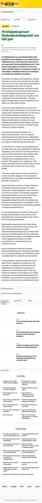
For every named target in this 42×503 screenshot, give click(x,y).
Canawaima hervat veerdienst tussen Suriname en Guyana (11, 400)
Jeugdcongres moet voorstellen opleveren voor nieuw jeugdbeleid (10, 382)
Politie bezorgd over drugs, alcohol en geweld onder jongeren (11, 444)
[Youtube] (14, 493)
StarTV (29, 486)
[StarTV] (35, 4)
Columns (13, 486)
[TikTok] (28, 493)
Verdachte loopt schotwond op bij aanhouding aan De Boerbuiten (29, 400)
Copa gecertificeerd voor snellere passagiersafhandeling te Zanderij (29, 439)
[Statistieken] (40, 501)
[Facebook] (7, 493)
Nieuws (4, 486)
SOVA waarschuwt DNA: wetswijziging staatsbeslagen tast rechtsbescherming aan (11, 457)
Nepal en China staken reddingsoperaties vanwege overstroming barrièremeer (28, 394)
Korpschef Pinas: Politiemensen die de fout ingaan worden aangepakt (18, 474)
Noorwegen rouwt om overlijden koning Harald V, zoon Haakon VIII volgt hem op (29, 382)
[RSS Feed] (34, 493)
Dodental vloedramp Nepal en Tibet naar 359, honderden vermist (29, 451)
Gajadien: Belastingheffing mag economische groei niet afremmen (29, 456)
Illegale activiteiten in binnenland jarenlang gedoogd (10, 463)
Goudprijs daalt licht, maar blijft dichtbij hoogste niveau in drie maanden (10, 469)
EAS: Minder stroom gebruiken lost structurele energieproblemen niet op (11, 434)
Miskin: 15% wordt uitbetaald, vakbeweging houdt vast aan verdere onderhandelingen (30, 416)
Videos (37, 486)
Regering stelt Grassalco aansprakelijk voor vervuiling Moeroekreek (11, 451)
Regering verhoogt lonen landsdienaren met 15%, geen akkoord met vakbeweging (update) (30, 445)
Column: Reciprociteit (8, 415)
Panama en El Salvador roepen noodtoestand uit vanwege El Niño (29, 410)
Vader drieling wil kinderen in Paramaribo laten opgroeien (9, 388)
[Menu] (38, 3)
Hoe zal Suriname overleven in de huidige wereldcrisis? (10, 405)
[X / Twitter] (21, 493)
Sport (22, 486)
